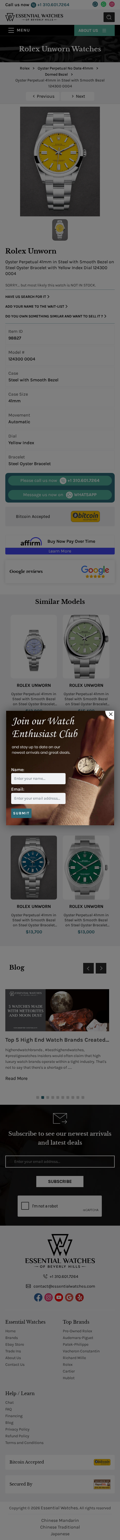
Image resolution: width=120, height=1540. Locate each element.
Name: (17, 769)
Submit (21, 813)
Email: (17, 789)
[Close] (109, 715)
